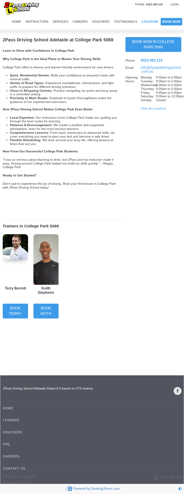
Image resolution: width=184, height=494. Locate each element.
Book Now (171, 21)
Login (174, 4)
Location (150, 21)
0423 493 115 (151, 60)
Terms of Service (20, 476)
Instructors (37, 21)
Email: (129, 67)
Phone (149, 4)
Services (60, 21)
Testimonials (125, 21)
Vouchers (101, 21)
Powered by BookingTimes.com (96, 488)
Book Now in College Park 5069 (153, 44)
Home (16, 21)
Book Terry (15, 311)
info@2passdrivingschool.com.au (161, 69)
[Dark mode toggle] (180, 489)
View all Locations (153, 108)
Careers (80, 21)
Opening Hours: (131, 79)
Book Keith (46, 311)
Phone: (130, 60)
